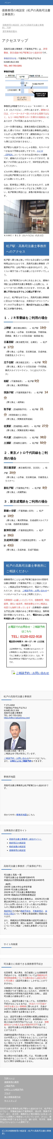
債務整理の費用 (11, 1082)
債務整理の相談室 (17, 850)
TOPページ (9, 1078)
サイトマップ (10, 1101)
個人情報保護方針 (12, 1097)
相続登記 (8, 911)
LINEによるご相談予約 (20, 761)
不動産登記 (38, 911)
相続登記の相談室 (17, 843)
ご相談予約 (9, 1086)
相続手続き (25, 911)
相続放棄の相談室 (17, 847)
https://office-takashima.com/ (17, 718)
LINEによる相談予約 (13, 1089)
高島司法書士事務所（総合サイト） (25, 839)
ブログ (7, 1093)
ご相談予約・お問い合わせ (34, 591)
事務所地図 (21, 815)
